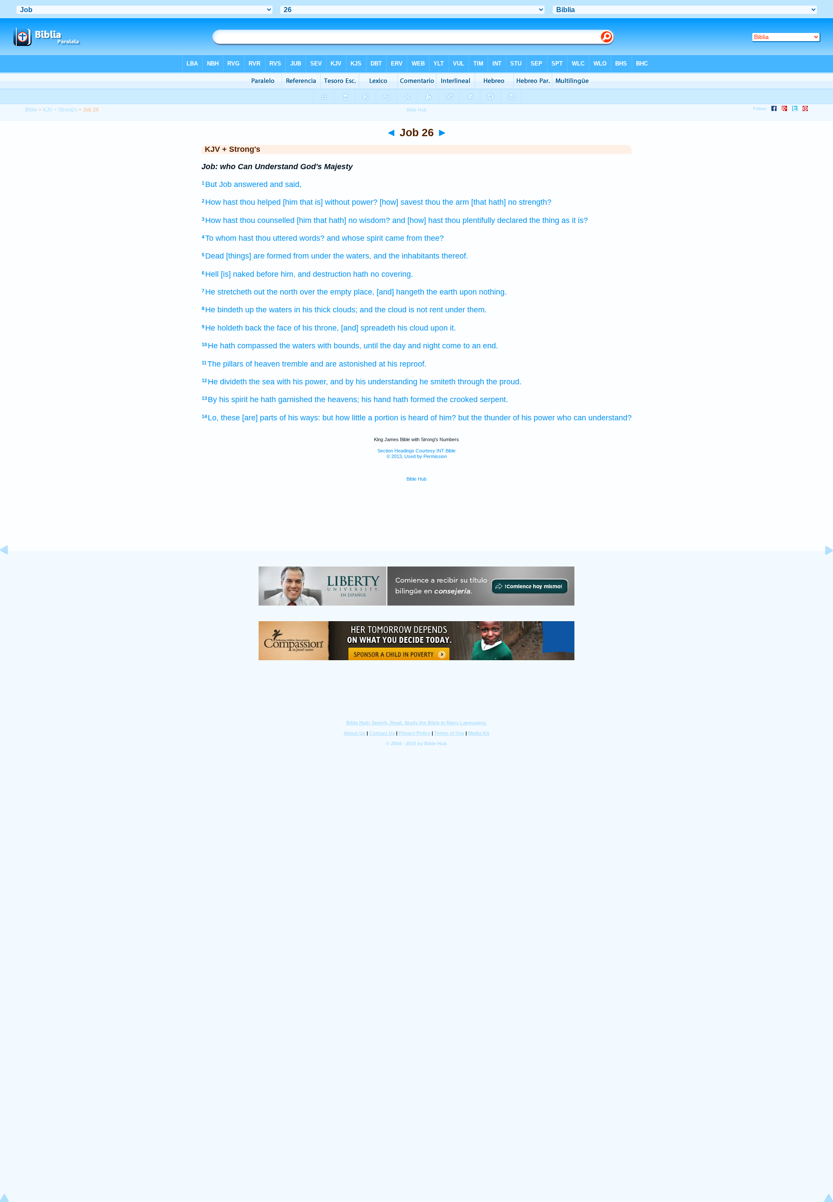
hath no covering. (383, 274)
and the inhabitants (406, 256)
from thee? (425, 238)
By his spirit (228, 399)
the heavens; (337, 399)
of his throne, (316, 328)
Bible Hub (416, 478)
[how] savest (401, 202)
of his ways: (299, 417)
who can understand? (594, 417)
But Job (218, 184)
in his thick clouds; (325, 309)
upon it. (443, 328)
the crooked (457, 399)
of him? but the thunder (470, 417)
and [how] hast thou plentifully (443, 220)
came (394, 238)
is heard (414, 417)
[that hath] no (494, 202)
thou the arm (447, 202)
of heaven (263, 364)
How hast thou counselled (250, 220)
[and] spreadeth (368, 328)
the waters (274, 309)
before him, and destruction (303, 274)
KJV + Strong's (60, 110)
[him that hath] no (327, 220)
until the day (385, 345)
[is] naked (237, 274)
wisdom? (374, 220)
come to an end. (470, 345)
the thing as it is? (558, 220)
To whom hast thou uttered (251, 238)
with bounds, (339, 345)
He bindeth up (229, 309)
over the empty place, (337, 292)
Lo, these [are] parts (242, 417)
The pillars (225, 364)
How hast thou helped (243, 202)
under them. (466, 309)
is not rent (426, 309)
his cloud (412, 328)
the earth (441, 292)
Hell (212, 274)
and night (424, 345)
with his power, (302, 381)
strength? (535, 202)
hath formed (414, 399)
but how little (344, 417)
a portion (383, 417)
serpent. (494, 399)
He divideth (227, 381)
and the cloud (383, 309)
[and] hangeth (400, 292)
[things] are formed (258, 256)
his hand (376, 399)
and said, (286, 184)
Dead (214, 256)
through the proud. (489, 381)
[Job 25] (11, 569)
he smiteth (438, 381)
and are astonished (343, 364)
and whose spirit (355, 238)
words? (312, 238)
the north (282, 292)
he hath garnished (281, 399)
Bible (31, 110)
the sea (262, 381)
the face (278, 328)
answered (251, 184)
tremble (295, 364)
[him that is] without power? (330, 202)
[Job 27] (822, 569)
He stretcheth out (235, 292)
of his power (534, 417)
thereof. (455, 256)
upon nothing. (483, 292)
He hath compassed (242, 345)
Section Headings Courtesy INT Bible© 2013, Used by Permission (416, 453)
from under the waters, (332, 256)
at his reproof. (402, 364)
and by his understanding (373, 381)
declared (512, 220)
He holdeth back (233, 328)
